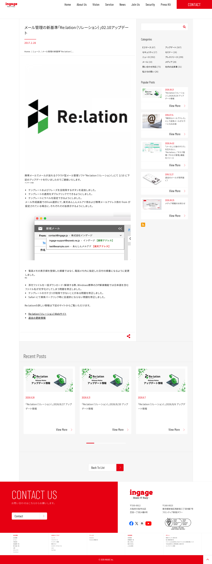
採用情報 (130, 537)
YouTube (53, 550)
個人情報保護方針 (170, 540)
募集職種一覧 (131, 540)
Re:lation (91, 537)
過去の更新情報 (37, 317)
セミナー (169, 52)
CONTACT (194, 4)
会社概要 (15, 537)
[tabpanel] (49, 400)
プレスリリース (171, 57)
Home (27, 51)
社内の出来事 (171, 66)
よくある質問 (130, 546)
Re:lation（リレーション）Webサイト (47, 313)
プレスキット (15, 552)
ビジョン (15, 540)
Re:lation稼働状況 (93, 540)
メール (145, 61)
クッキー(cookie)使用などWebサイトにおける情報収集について (180, 542)
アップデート (170, 47)
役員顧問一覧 (16, 544)
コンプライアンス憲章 (170, 546)
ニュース (36, 51)
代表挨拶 (15, 542)
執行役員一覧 (16, 546)
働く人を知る (130, 542)
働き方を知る (130, 544)
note (52, 548)
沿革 (14, 548)
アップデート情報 (55, 542)
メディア (168, 61)
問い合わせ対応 (149, 66)
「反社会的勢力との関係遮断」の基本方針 (175, 544)
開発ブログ (53, 544)
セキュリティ (147, 52)
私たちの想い (148, 71)
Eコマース (146, 47)
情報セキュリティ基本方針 (171, 537)
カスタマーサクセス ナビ (56, 546)
